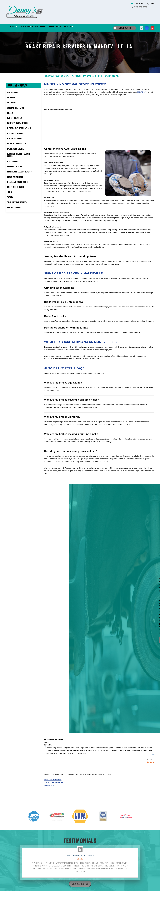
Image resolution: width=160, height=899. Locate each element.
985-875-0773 (140, 6)
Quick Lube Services (53, 782)
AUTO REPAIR (25, 26)
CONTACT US (67, 26)
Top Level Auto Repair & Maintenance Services (93, 76)
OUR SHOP (11, 26)
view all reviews (80, 882)
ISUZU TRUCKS (40, 26)
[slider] (150, 762)
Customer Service (52, 780)
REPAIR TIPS (53, 26)
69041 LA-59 (40, 43)
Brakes (46, 742)
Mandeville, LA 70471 (50, 43)
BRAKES (119, 76)
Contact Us (49, 785)
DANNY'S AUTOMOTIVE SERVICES (58, 76)
